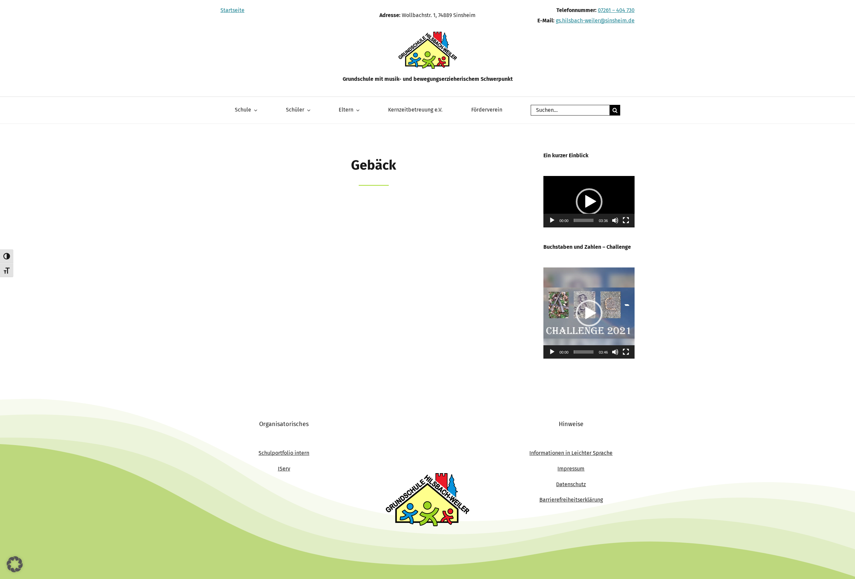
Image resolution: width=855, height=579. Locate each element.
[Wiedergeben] (552, 220)
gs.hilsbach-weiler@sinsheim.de (595, 20)
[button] (589, 201)
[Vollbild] (626, 220)
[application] (589, 201)
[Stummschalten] (615, 220)
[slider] (583, 220)
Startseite (232, 10)
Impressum (570, 468)
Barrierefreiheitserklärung (571, 500)
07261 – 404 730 (616, 10)
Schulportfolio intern (284, 453)
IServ (284, 468)
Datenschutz (571, 484)
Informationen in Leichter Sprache (571, 453)
